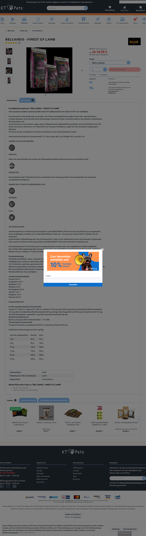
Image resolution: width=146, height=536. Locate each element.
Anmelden (73, 285)
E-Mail (48, 276)
